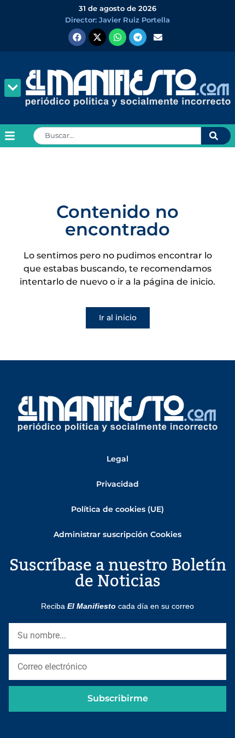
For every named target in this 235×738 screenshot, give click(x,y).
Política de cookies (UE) (117, 509)
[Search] (216, 136)
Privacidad (117, 484)
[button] (12, 88)
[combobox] (117, 136)
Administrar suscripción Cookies (117, 534)
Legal (117, 459)
